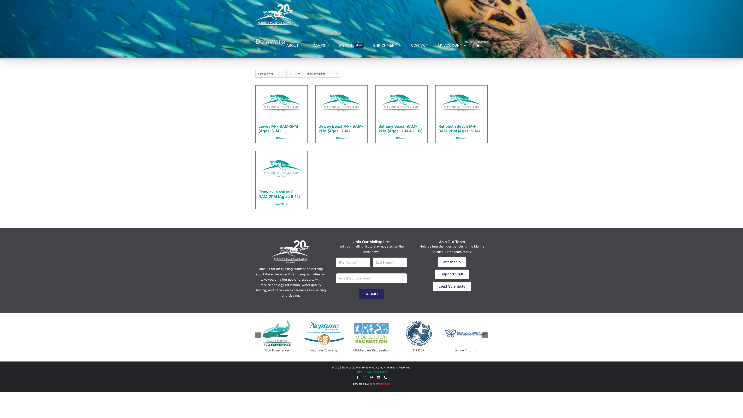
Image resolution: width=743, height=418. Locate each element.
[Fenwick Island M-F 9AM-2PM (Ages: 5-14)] (281, 168)
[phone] (385, 377)
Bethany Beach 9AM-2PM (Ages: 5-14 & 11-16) (400, 128)
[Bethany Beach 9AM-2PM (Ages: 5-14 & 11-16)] (401, 103)
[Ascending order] (299, 74)
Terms (359, 371)
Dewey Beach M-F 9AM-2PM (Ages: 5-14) (340, 128)
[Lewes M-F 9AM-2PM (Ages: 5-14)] (281, 103)
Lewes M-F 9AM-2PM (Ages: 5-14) (278, 128)
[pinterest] (371, 377)
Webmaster (381, 371)
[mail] (378, 377)
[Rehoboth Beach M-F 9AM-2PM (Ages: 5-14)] (461, 103)
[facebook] (357, 377)
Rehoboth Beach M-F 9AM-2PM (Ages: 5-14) (459, 128)
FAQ (368, 371)
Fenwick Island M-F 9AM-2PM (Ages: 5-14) (279, 194)
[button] (258, 335)
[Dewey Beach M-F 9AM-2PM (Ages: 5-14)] (341, 103)
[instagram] (364, 377)
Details (283, 138)
